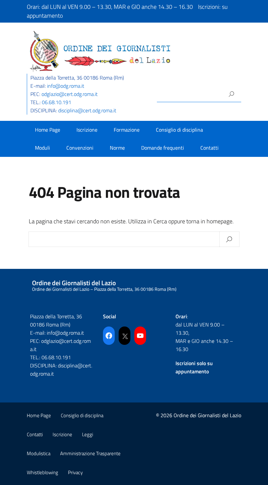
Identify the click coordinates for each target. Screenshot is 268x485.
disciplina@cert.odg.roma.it (87, 110)
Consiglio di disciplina (179, 130)
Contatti (209, 148)
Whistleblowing (42, 472)
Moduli (42, 148)
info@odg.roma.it (65, 86)
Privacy (75, 472)
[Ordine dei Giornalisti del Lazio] (100, 50)
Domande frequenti (162, 148)
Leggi (87, 434)
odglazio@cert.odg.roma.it (70, 94)
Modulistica (38, 453)
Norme (117, 148)
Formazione (127, 130)
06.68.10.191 (56, 102)
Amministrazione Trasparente (90, 453)
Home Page (47, 130)
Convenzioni (79, 148)
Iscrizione (86, 130)
